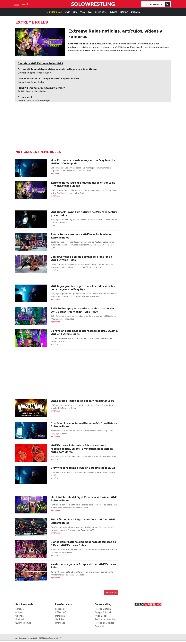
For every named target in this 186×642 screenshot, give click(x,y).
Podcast (19, 619)
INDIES (113, 12)
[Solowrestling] (93, 4)
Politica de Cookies (104, 623)
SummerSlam (54, 12)
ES (27, 4)
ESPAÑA (135, 12)
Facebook (60, 609)
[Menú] (16, 4)
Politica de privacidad (105, 619)
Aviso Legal (101, 616)
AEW (75, 12)
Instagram (60, 616)
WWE (67, 12)
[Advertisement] (66, 374)
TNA (82, 12)
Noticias (19, 609)
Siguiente (111, 592)
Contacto (99, 626)
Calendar (19, 616)
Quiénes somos (23, 623)
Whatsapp (60, 623)
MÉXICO (124, 12)
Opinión (19, 612)
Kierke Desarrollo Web (52, 638)
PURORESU (101, 12)
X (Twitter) (60, 612)
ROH (90, 12)
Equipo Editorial (103, 612)
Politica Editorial (103, 609)
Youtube (59, 619)
